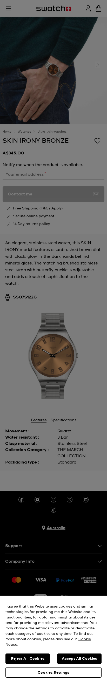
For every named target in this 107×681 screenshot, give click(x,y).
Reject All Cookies (28, 658)
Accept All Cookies (79, 658)
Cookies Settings (53, 673)
